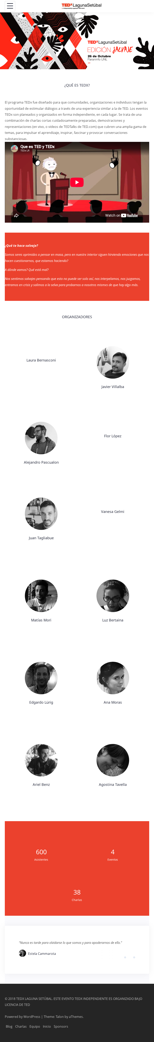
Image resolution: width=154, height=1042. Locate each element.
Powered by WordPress (22, 1016)
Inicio (47, 1026)
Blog (9, 1026)
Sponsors (61, 1026)
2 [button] (129, 958)
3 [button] (132, 958)
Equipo (34, 1026)
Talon (60, 1016)
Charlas (21, 1026)
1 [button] (126, 958)
